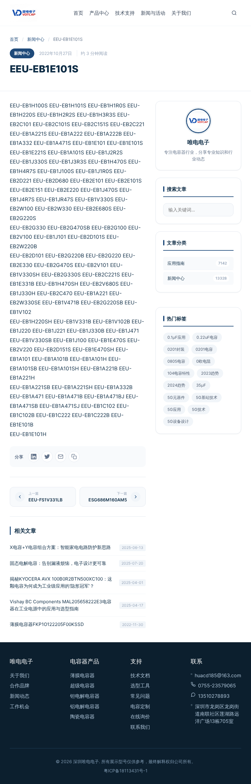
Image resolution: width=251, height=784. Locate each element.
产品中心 (99, 13)
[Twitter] (47, 456)
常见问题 (140, 696)
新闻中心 (35, 39)
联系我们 (140, 727)
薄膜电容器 (82, 675)
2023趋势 (210, 373)
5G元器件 (176, 397)
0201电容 (204, 349)
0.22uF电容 (207, 337)
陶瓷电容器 (82, 716)
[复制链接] (74, 456)
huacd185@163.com (218, 675)
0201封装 (176, 349)
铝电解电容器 (84, 706)
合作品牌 (19, 685)
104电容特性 (178, 373)
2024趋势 (176, 385)
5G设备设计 (178, 421)
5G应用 (174, 409)
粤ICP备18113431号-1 (126, 770)
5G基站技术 (206, 397)
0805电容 (176, 361)
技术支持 (125, 13)
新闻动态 (19, 696)
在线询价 (140, 716)
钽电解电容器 (84, 696)
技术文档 (140, 675)
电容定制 (140, 706)
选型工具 (140, 685)
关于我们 (181, 13)
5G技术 (198, 409)
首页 (78, 13)
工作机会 (19, 706)
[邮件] (60, 456)
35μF (201, 385)
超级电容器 (82, 685)
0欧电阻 (203, 361)
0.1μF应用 (176, 337)
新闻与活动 (153, 13)
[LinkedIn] (33, 456)
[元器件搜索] (234, 13)
